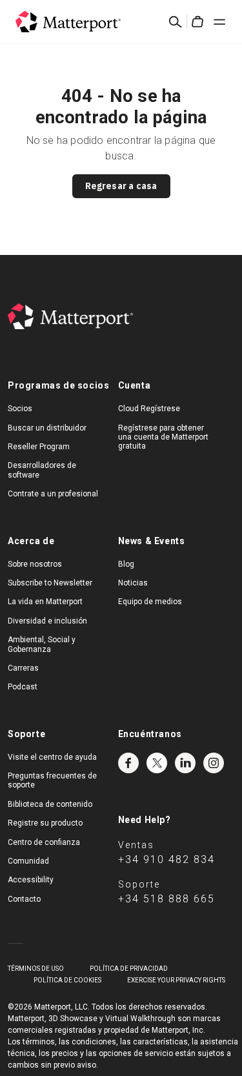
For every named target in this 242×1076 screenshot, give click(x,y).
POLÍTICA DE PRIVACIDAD (129, 968)
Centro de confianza (44, 842)
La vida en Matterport (45, 601)
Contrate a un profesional (53, 493)
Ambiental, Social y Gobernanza (42, 644)
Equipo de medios (150, 601)
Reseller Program (39, 446)
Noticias (133, 582)
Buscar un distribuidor (47, 427)
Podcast (22, 686)
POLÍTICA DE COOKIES (67, 980)
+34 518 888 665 (166, 899)
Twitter (156, 763)
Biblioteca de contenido (50, 804)
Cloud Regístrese (149, 408)
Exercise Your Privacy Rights (176, 980)
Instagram (213, 763)
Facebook (128, 763)
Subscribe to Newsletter (50, 582)
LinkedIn (185, 763)
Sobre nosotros (35, 564)
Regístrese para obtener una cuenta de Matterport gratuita (163, 437)
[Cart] (197, 22)
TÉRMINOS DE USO (36, 968)
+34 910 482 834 (166, 859)
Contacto (24, 899)
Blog (126, 564)
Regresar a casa (121, 186)
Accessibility (31, 879)
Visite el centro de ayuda (52, 757)
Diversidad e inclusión (47, 620)
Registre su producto (45, 822)
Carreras (23, 668)
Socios (20, 408)
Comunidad (28, 861)
